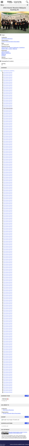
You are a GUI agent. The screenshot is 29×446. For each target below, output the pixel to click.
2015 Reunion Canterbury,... (9, 70)
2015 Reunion (5, 47)
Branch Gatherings (6, 53)
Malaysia (4, 54)
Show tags (4, 398)
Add (26, 395)
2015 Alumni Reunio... (8, 72)
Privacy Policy (2, 444)
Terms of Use (2, 445)
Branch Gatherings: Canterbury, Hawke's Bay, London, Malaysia (13, 48)
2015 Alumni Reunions (8, 410)
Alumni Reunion (5, 51)
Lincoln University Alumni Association (12, 413)
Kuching (3, 55)
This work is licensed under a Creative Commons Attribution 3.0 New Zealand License (18, 432)
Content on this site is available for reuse (17, 444)
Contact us (27, 444)
